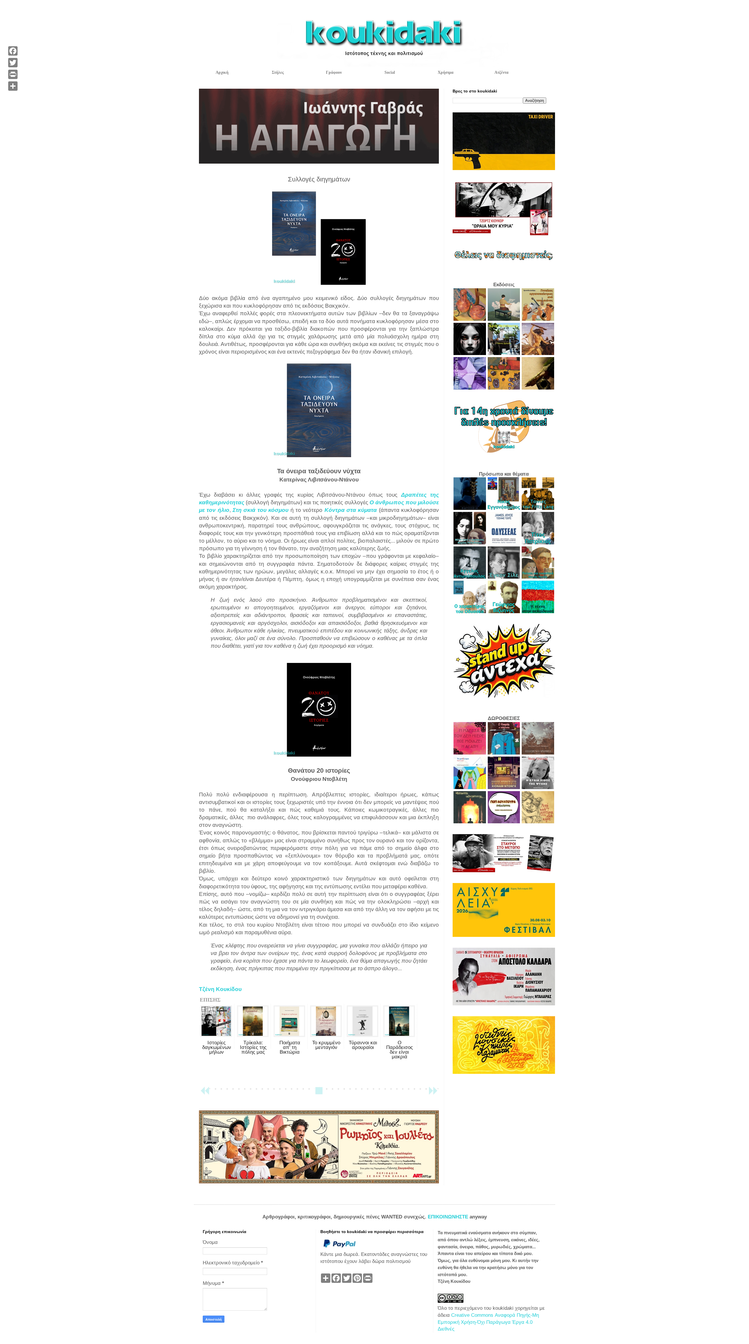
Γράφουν (334, 72)
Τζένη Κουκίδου (220, 989)
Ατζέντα (501, 72)
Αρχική (222, 72)
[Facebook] (13, 51)
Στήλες (278, 72)
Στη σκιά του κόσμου (260, 510)
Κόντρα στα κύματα (350, 510)
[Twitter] (13, 62)
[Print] (13, 74)
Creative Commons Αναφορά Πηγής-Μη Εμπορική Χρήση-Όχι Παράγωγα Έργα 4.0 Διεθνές (488, 1322)
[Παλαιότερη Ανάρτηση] (433, 1093)
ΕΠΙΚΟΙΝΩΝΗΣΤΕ (449, 1217)
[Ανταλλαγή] (13, 86)
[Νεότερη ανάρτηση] (205, 1093)
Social (389, 72)
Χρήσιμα (445, 72)
